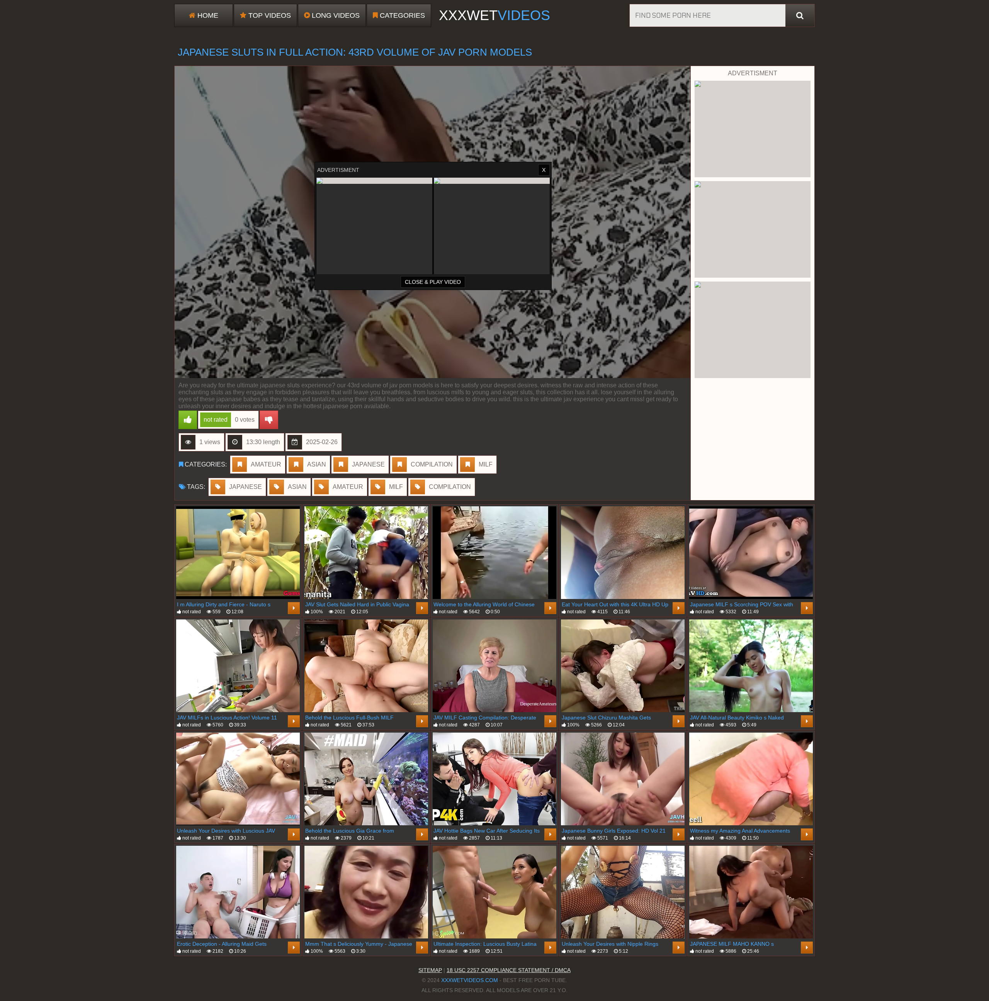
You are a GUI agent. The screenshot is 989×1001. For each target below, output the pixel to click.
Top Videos (268, 15)
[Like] (187, 420)
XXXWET (494, 15)
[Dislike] (269, 420)
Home (206, 15)
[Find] (799, 15)
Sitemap (430, 970)
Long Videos (335, 15)
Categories (401, 15)
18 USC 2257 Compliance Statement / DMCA (509, 970)
